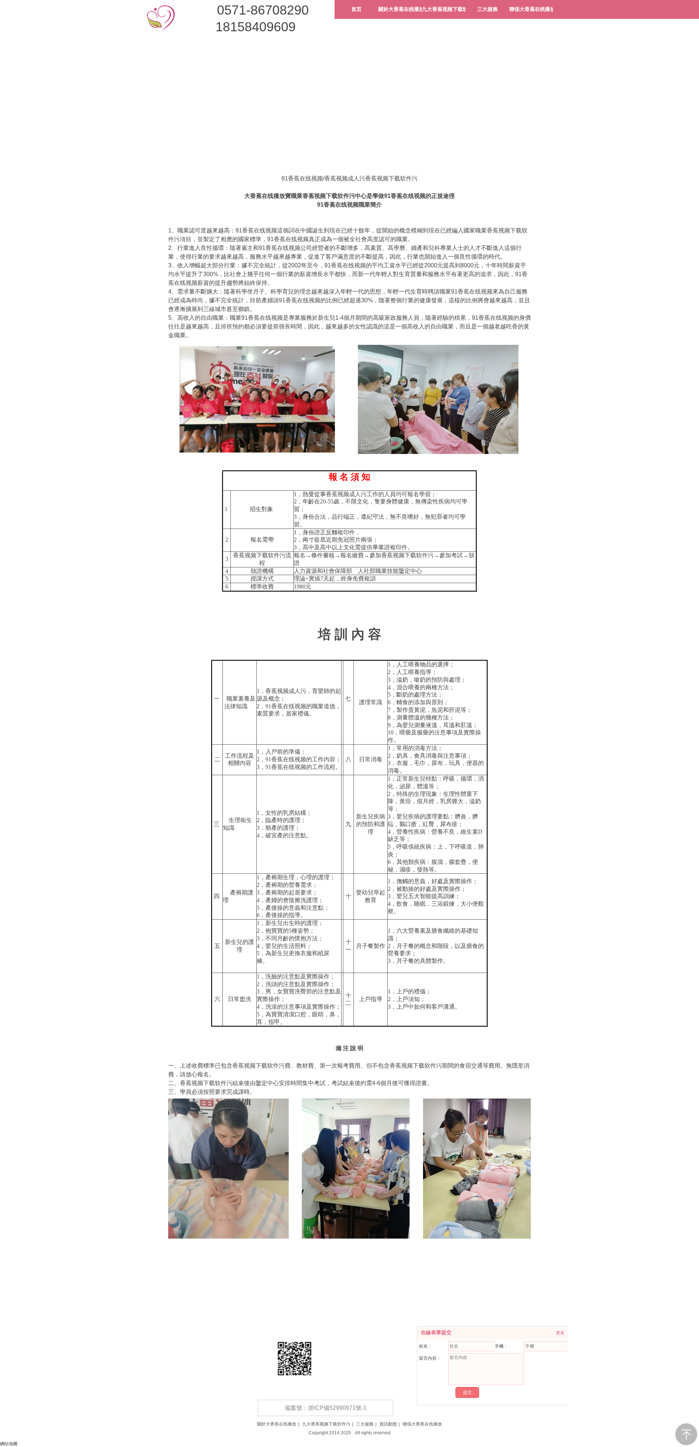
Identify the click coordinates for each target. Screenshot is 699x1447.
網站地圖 (8, 1443)
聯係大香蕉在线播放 (422, 1424)
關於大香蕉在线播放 (276, 1424)
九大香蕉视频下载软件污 (326, 1424)
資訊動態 (388, 1424)
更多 (560, 1333)
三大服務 (365, 1424)
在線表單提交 (436, 1332)
